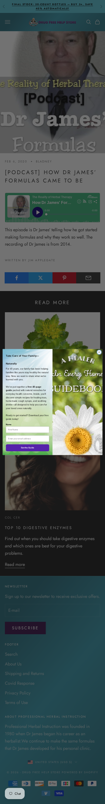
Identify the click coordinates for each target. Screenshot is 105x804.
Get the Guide (27, 448)
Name (8, 424)
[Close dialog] (99, 352)
